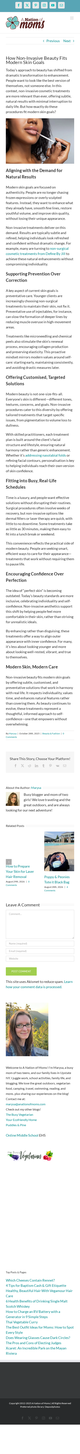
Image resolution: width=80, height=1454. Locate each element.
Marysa (13, 733)
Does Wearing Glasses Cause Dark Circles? (38, 1338)
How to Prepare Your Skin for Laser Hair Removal (20, 871)
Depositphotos (52, 1406)
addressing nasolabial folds (45, 455)
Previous (53, 41)
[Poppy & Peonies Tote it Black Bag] (59, 834)
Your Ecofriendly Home (21, 1120)
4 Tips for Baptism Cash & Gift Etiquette (36, 1285)
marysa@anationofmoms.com (25, 1104)
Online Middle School (22, 1135)
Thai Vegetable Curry (22, 1322)
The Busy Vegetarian (19, 1114)
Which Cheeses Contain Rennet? (30, 1280)
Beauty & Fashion (51, 733)
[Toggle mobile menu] (72, 18)
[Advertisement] (40, 1222)
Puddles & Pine (16, 1125)
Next (67, 41)
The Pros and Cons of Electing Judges (33, 1343)
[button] (9, 862)
